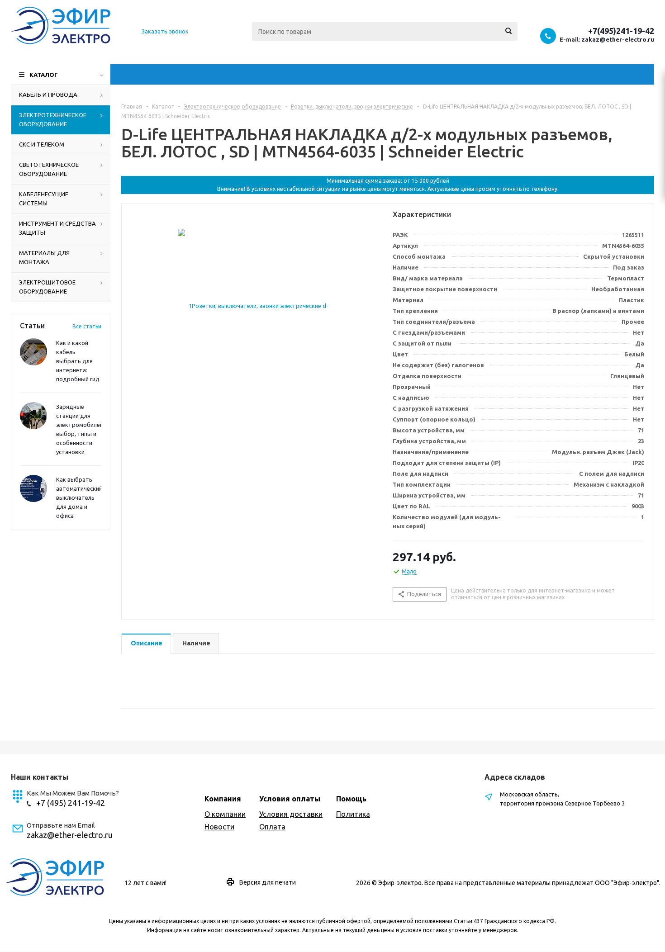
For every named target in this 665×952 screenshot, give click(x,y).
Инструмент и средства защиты (57, 228)
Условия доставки (291, 814)
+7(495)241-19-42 (621, 31)
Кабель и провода (48, 94)
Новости (219, 827)
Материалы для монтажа (44, 257)
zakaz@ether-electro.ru (617, 39)
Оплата (272, 827)
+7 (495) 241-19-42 (70, 802)
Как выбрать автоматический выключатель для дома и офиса (79, 497)
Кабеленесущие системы (43, 198)
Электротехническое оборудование (52, 119)
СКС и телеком (41, 144)
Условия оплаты (289, 799)
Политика (353, 814)
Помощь (351, 799)
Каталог (43, 74)
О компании (225, 814)
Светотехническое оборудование (49, 169)
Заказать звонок (165, 31)
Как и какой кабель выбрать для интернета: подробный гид (78, 361)
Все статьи (86, 326)
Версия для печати (267, 882)
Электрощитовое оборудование (47, 286)
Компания (222, 799)
